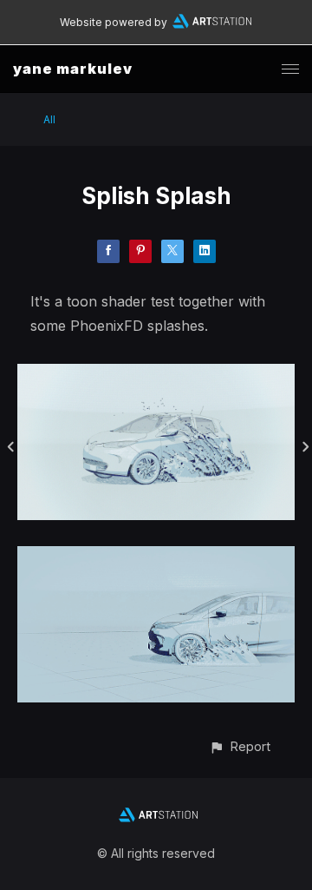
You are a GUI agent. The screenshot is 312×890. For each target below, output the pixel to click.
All (49, 119)
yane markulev (73, 68)
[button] (239, 746)
